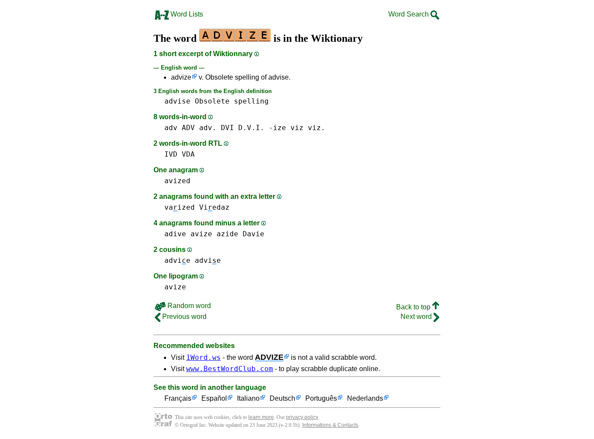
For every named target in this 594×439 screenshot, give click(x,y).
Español (214, 398)
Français (177, 398)
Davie (253, 234)
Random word (188, 305)
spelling (251, 101)
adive (175, 234)
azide (227, 234)
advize (181, 77)
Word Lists (186, 14)
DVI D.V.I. (242, 128)
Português (321, 398)
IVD (170, 154)
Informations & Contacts (330, 425)
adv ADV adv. (190, 128)
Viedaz (214, 207)
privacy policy (302, 417)
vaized (179, 207)
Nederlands (365, 398)
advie (177, 260)
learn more (261, 417)
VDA (188, 154)
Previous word (183, 316)
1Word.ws (203, 357)
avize (201, 234)
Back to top (414, 307)
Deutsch (282, 398)
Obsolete (212, 101)
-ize (277, 128)
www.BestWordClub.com (229, 369)
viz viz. (307, 128)
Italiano (248, 398)
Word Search (409, 14)
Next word (417, 316)
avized (177, 181)
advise (177, 101)
